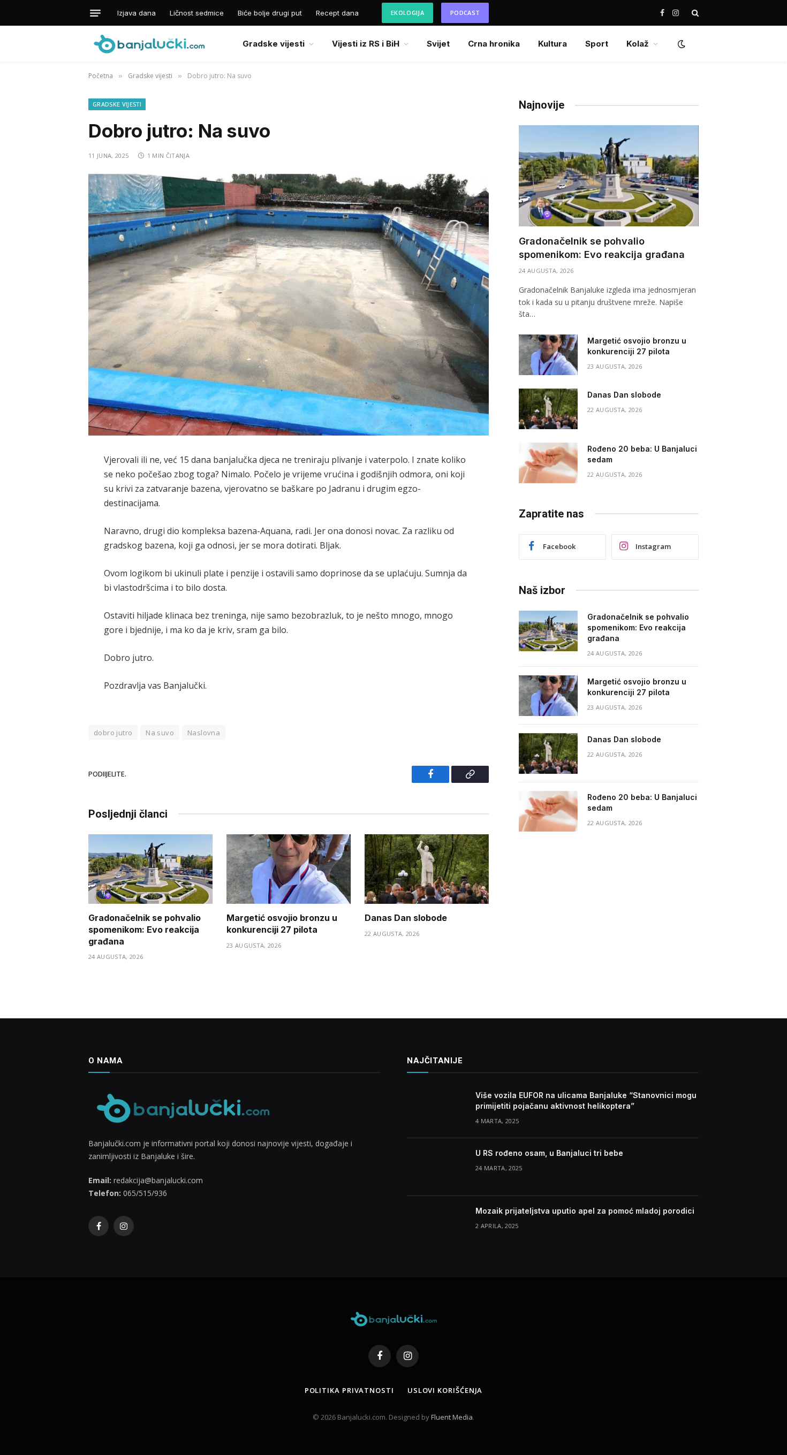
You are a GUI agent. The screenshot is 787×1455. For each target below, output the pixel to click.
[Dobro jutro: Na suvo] (288, 305)
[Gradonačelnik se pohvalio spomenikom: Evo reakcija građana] (150, 869)
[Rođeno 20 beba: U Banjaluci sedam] (548, 463)
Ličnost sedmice (197, 13)
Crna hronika (494, 44)
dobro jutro (113, 732)
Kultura (552, 44)
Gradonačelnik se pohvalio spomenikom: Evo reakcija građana (144, 929)
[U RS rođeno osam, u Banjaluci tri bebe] (436, 1167)
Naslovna (203, 732)
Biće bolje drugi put (270, 13)
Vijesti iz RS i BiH (365, 44)
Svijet (438, 44)
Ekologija (407, 13)
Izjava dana (136, 13)
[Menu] (95, 13)
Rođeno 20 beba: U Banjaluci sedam (642, 454)
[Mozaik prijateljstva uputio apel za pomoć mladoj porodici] (436, 1225)
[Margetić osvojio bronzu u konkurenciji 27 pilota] (288, 869)
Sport (596, 44)
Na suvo (160, 732)
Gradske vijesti (274, 44)
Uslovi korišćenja (444, 1390)
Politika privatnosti (349, 1390)
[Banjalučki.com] (148, 43)
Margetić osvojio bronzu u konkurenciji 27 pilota (281, 923)
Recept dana (337, 13)
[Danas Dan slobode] (427, 869)
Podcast (465, 13)
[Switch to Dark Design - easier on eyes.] (680, 44)
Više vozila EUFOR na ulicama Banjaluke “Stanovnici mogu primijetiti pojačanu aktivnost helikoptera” (586, 1100)
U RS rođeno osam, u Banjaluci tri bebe (549, 1152)
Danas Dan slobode (406, 917)
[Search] (694, 13)
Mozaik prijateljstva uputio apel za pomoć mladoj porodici (584, 1210)
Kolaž (637, 44)
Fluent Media (452, 1417)
